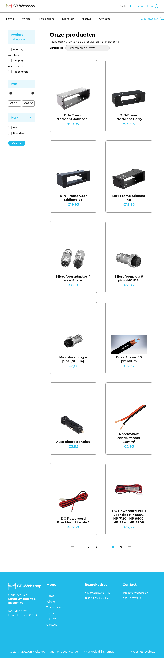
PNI (15, 127)
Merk (14, 117)
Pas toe (17, 143)
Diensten (68, 18)
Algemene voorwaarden (64, 651)
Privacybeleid (91, 651)
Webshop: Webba (142, 651)
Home (10, 18)
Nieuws (86, 18)
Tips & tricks (46, 18)
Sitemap (108, 651)
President (19, 133)
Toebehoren (20, 71)
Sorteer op (57, 47)
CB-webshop (20, 5)
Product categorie (18, 37)
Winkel (26, 18)
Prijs (14, 84)
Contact (104, 18)
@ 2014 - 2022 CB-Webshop (27, 651)
